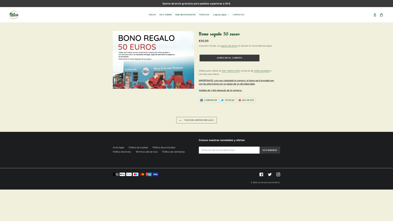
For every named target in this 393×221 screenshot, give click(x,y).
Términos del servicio (147, 151)
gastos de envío (229, 45)
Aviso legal (118, 147)
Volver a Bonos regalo (199, 120)
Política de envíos (122, 151)
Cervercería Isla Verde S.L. (269, 182)
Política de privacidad (164, 147)
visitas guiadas (261, 70)
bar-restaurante (230, 70)
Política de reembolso (173, 151)
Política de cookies (138, 147)
